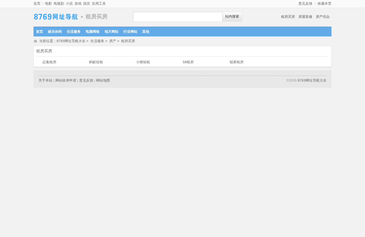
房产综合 (323, 17)
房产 (112, 41)
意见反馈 (305, 3)
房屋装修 (305, 17)
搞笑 (86, 3)
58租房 (188, 62)
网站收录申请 (65, 80)
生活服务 (74, 31)
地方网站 (111, 31)
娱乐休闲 (55, 31)
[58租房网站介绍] (179, 62)
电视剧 (59, 3)
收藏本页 (324, 3)
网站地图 (103, 80)
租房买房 (288, 17)
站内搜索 (232, 16)
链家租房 (237, 62)
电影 (48, 3)
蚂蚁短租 (96, 62)
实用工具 (99, 3)
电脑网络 (93, 31)
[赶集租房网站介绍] (39, 62)
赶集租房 (49, 62)
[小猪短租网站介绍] (132, 62)
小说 (69, 3)
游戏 (77, 3)
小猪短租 (143, 62)
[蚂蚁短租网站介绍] (85, 62)
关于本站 (45, 80)
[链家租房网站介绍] (226, 62)
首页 (37, 3)
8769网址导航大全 (56, 17)
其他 (145, 31)
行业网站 (130, 31)
